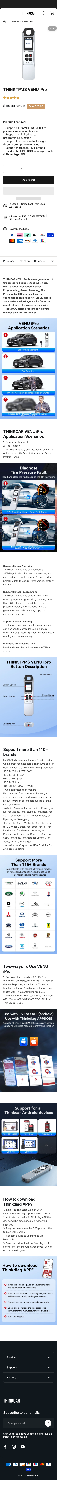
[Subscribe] (48, 1423)
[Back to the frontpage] (4, 21)
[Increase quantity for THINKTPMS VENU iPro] (21, 169)
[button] (11, 97)
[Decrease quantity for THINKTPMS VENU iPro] (7, 169)
